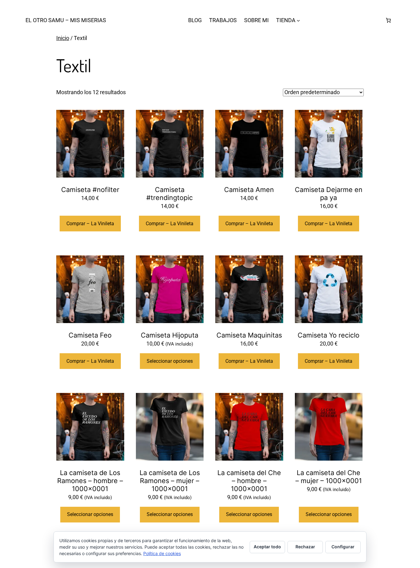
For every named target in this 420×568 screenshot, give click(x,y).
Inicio (62, 38)
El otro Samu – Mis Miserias (66, 20)
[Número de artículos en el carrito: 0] (388, 20)
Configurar (343, 546)
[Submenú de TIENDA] (298, 20)
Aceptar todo (267, 546)
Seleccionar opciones (170, 361)
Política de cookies (162, 553)
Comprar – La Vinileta (90, 223)
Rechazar (305, 546)
